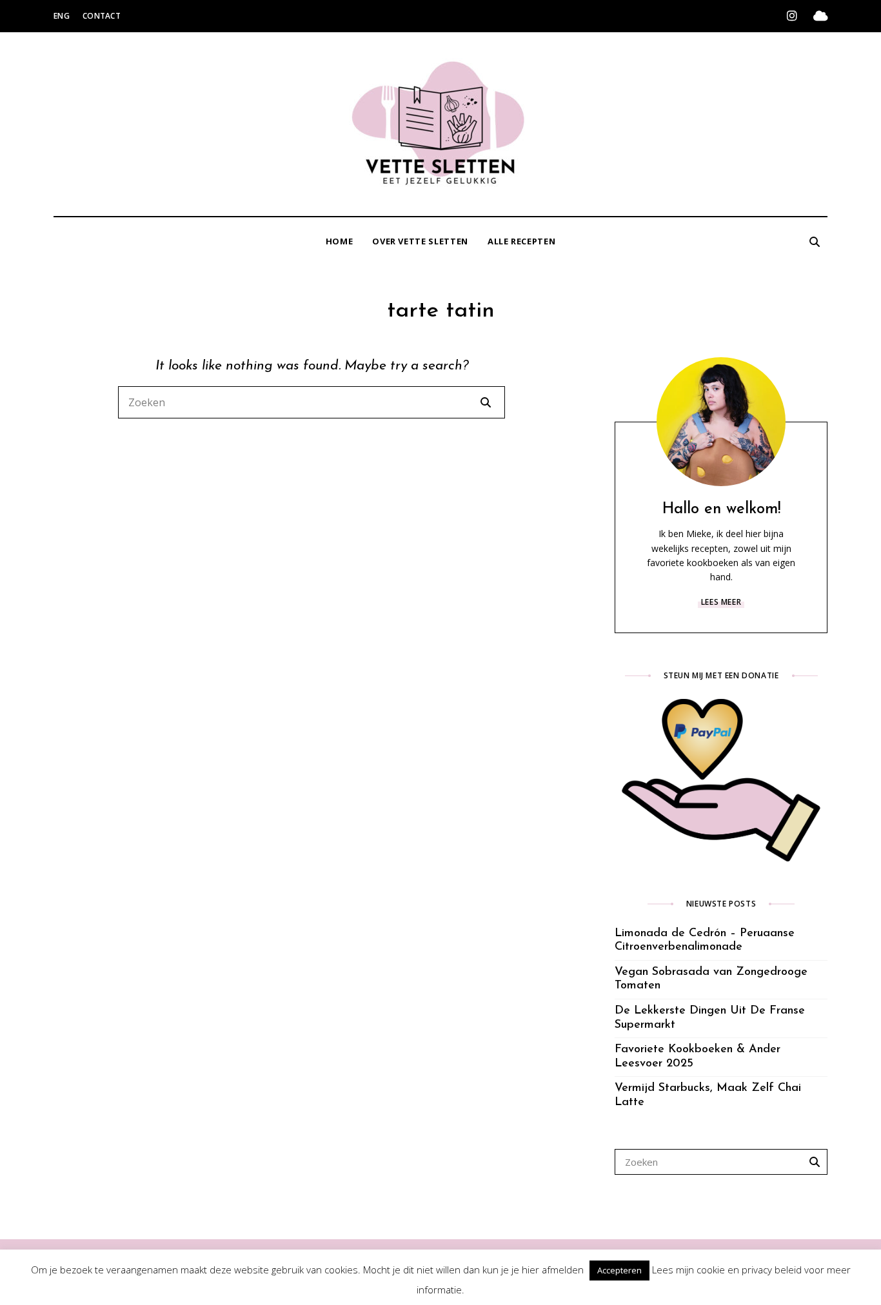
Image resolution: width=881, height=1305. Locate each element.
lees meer (721, 601)
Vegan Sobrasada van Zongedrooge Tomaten (711, 979)
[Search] (485, 402)
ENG (62, 15)
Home (339, 241)
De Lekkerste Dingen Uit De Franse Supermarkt (710, 1018)
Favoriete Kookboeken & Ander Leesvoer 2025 (697, 1057)
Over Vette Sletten (420, 241)
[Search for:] (311, 403)
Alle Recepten (521, 241)
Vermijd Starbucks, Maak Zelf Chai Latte (708, 1095)
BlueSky (820, 16)
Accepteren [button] (619, 1270)
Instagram (791, 16)
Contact (102, 15)
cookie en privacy (734, 1269)
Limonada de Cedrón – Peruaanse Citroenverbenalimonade (705, 941)
